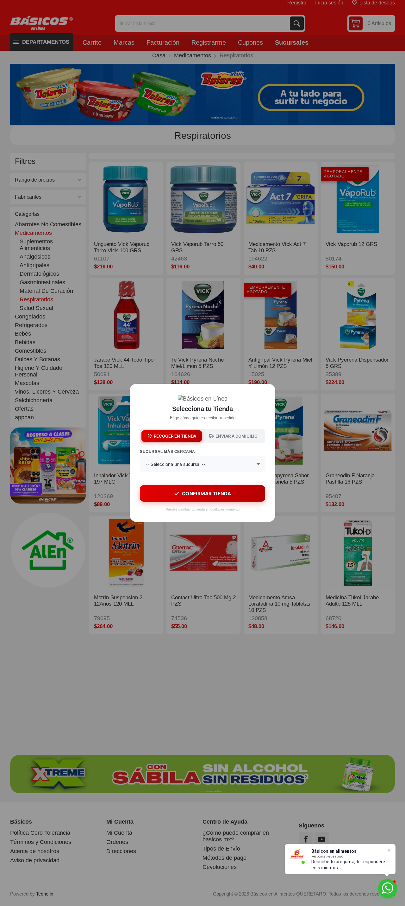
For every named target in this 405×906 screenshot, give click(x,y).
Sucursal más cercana (167, 451)
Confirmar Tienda (206, 494)
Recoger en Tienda (175, 436)
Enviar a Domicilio (236, 436)
